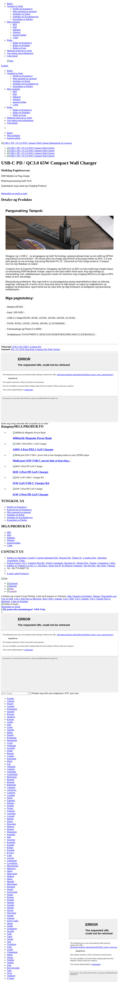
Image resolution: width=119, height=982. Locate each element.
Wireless (16, 32)
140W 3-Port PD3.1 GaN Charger (33, 449)
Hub (15, 27)
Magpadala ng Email (10, 606)
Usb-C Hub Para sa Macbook (27, 599)
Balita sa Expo (19, 48)
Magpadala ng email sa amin (14, 193)
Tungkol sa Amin (15, 6)
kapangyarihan (19, 35)
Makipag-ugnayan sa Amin (19, 50)
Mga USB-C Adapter (52, 599)
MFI (15, 24)
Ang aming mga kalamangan (20, 53)
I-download (12, 56)
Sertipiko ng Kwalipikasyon (25, 16)
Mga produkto (13, 22)
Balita (9, 40)
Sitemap (96, 596)
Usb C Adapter (82, 599)
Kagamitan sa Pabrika (23, 19)
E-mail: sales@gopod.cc (18, 573)
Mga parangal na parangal (25, 11)
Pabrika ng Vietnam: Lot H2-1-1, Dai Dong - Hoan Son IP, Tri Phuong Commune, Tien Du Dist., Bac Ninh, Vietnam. (61, 565)
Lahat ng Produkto (19, 601)
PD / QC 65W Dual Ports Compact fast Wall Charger (35, 349)
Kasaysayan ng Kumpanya (19, 509)
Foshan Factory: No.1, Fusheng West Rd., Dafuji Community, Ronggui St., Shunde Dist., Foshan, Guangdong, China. (61, 563)
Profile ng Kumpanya (23, 9)
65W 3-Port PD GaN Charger (30, 494)
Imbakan (17, 29)
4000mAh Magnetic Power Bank (32, 438)
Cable (15, 37)
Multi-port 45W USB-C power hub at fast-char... (42, 460)
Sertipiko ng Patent (21, 14)
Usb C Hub (68, 599)
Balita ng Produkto (21, 45)
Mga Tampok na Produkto (79, 596)
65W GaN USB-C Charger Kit (26, 346)
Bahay (10, 3)
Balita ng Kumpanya (22, 43)
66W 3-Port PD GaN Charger (30, 471)
